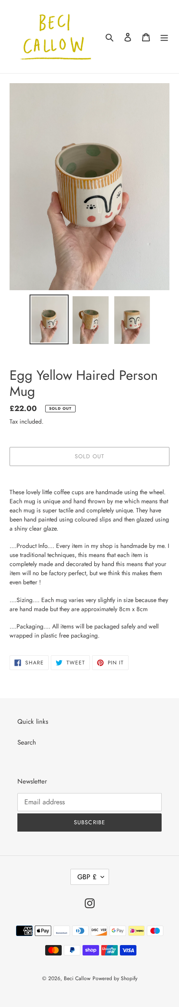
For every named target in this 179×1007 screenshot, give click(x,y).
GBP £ (86, 877)
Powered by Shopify (115, 978)
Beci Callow (77, 978)
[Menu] (164, 36)
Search (26, 742)
